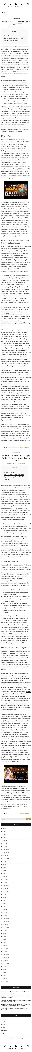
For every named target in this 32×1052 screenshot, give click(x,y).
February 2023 (4, 948)
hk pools (3, 1021)
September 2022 (5, 963)
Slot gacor (3, 1033)
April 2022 (3, 975)
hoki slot (28, 691)
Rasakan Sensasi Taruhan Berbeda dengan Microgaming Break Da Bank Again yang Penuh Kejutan (16, 1001)
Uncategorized (16, 18)
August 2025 (4, 861)
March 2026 (4, 840)
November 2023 (5, 921)
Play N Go (7, 36)
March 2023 (4, 945)
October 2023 (4, 924)
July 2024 (3, 897)
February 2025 (4, 879)
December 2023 (5, 918)
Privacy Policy (19, 1038)
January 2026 (4, 846)
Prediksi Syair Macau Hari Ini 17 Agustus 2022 (16, 22)
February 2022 (4, 981)
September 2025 (5, 858)
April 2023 (3, 942)
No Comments (21, 27)
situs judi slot (4, 1030)
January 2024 (4, 915)
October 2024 (4, 888)
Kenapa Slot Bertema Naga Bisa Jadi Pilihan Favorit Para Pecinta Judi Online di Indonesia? (15, 996)
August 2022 (4, 966)
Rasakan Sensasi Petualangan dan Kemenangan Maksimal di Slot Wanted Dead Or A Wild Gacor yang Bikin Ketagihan (15, 1005)
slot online (3, 1019)
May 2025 (3, 870)
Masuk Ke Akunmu (10, 472)
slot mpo (3, 1027)
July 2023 (3, 933)
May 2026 (3, 834)
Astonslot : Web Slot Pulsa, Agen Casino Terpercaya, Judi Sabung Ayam (16, 458)
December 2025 (5, 849)
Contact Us (12, 1038)
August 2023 (4, 930)
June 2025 (3, 867)
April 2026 (3, 837)
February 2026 (4, 843)
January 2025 (4, 882)
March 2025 (4, 876)
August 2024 (4, 894)
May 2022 (3, 972)
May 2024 (3, 903)
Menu (5, 13)
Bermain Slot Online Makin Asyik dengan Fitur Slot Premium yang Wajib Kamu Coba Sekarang (15, 992)
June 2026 (3, 831)
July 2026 (3, 828)
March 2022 (4, 978)
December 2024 (5, 885)
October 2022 (4, 960)
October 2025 (4, 855)
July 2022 (3, 969)
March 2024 (4, 909)
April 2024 (3, 906)
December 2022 (5, 954)
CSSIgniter (23, 1048)
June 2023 (3, 936)
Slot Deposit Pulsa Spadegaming (14, 474)
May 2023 (3, 939)
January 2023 (4, 951)
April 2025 (3, 873)
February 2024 (4, 912)
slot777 (3, 1024)
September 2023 (5, 927)
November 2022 (5, 957)
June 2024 (3, 900)
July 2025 (3, 864)
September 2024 (5, 891)
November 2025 (5, 852)
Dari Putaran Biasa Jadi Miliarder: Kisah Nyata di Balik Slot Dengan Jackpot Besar (14, 1009)
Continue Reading (25, 447)
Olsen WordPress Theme (12, 1048)
